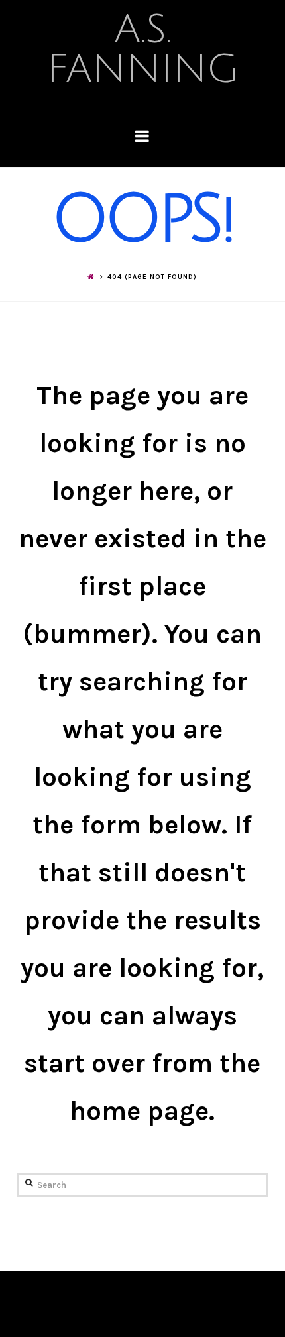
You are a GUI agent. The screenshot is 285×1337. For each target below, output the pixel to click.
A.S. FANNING (142, 49)
